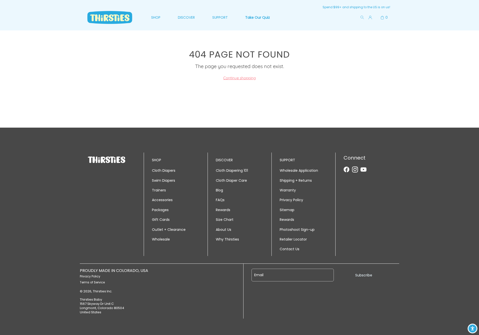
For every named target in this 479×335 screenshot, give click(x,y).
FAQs (220, 199)
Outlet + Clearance (169, 229)
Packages (160, 209)
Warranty (288, 190)
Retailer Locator (293, 239)
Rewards (223, 209)
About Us (223, 229)
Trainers (159, 190)
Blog (219, 190)
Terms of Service (92, 282)
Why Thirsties (227, 239)
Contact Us (289, 249)
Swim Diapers (163, 180)
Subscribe (363, 275)
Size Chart (225, 219)
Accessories (162, 199)
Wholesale (161, 239)
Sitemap (287, 209)
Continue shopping (239, 78)
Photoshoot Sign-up (297, 229)
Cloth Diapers (163, 170)
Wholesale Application (299, 170)
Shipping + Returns (296, 180)
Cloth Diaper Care (231, 180)
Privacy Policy (291, 199)
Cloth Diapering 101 (232, 170)
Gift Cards (161, 219)
